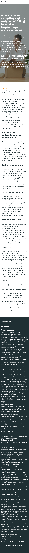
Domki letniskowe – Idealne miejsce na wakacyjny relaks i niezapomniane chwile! (14, 527)
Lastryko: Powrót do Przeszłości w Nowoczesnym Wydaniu (10, 503)
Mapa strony (5, 326)
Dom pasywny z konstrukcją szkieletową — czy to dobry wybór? (14, 417)
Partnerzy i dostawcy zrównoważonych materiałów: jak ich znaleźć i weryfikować (12, 350)
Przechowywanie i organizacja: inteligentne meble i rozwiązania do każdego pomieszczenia (14, 473)
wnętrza (5, 88)
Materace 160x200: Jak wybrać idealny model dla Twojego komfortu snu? (14, 456)
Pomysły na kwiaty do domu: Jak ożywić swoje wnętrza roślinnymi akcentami (13, 483)
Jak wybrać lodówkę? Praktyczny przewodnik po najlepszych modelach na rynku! (14, 533)
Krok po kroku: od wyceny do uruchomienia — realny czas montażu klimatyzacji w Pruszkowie (14, 407)
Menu (24, 2)
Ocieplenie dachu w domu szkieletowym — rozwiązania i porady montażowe (12, 413)
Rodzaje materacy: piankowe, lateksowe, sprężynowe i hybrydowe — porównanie (12, 453)
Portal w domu (6, 2)
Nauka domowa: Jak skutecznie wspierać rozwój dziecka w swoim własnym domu (14, 490)
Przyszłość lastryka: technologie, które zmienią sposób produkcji (13, 506)
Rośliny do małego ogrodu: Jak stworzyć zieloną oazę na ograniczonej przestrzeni (14, 476)
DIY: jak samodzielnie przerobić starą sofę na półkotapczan (13, 366)
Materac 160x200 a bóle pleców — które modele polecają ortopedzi (14, 460)
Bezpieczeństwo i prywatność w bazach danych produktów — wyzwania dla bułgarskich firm (14, 380)
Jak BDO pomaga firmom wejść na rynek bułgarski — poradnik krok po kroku (14, 390)
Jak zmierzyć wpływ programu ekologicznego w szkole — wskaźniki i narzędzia (14, 437)
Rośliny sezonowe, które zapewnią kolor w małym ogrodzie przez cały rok (14, 480)
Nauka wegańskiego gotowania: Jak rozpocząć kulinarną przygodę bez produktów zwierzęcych (14, 510)
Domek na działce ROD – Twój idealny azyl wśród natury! (14, 520)
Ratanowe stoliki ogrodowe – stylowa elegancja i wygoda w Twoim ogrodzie (14, 443)
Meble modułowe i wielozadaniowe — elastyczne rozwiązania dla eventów (14, 403)
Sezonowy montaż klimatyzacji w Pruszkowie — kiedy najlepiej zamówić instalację (14, 410)
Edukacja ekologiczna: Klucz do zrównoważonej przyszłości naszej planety (14, 433)
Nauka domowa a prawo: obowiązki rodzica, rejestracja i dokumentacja (13, 493)
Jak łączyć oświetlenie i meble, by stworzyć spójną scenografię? (14, 400)
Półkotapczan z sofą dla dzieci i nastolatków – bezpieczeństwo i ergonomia (13, 363)
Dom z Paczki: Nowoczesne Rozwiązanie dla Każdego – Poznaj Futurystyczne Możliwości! (13, 540)
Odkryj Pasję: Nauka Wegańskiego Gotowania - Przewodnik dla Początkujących (13, 513)
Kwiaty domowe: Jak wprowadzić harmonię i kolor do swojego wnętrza (14, 496)
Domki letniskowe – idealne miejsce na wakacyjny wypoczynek (14, 523)
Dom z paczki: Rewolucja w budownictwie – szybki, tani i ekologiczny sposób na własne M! (13, 537)
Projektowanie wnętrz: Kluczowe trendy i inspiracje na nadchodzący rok (12, 470)
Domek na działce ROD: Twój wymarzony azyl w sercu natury (14, 517)
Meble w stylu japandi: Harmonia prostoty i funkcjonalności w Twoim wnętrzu (12, 463)
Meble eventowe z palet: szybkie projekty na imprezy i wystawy (13, 397)
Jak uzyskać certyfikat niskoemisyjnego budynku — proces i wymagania (14, 341)
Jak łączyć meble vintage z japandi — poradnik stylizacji (13, 466)
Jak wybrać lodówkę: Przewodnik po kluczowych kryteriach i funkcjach (14, 530)
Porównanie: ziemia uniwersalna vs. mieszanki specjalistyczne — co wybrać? (13, 500)
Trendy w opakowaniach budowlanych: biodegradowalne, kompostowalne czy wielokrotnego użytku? (11, 334)
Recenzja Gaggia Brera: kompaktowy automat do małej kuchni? (14, 360)
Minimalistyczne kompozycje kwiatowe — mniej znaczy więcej (14, 486)
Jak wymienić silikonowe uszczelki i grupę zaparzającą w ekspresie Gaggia (12, 356)
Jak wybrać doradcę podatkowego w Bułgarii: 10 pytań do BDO (14, 386)
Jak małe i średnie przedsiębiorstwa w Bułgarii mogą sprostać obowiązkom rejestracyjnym (13, 383)
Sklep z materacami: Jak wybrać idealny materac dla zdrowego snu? (14, 449)
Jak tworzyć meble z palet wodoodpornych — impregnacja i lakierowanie (13, 393)
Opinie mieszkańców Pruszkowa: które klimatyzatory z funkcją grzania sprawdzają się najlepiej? (13, 371)
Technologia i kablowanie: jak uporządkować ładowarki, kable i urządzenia (13, 420)
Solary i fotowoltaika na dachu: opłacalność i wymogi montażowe (13, 427)
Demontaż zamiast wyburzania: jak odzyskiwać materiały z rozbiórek (13, 353)
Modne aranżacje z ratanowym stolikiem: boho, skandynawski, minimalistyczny (14, 446)
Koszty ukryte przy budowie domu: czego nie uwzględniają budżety (13, 430)
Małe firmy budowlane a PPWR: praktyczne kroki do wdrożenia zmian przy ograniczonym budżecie (14, 338)
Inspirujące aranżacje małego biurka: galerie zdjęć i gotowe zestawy (13, 423)
